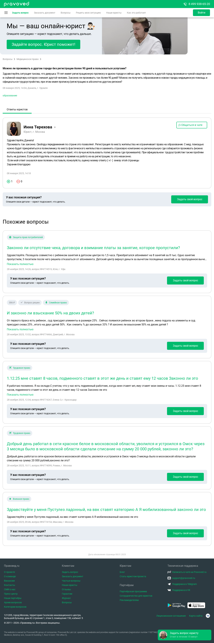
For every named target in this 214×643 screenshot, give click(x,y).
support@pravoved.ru (183, 578)
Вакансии (9, 580)
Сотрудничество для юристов (136, 595)
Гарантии (67, 593)
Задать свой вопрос (189, 199)
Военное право (21, 499)
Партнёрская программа (133, 591)
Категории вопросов (15, 606)
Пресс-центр (11, 593)
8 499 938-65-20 (199, 4)
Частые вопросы (71, 580)
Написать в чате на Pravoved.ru (189, 572)
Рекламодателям (129, 600)
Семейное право (58, 302)
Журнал (66, 598)
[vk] (208, 616)
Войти (201, 12)
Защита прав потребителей (28, 237)
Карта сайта (195, 615)
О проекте (9, 572)
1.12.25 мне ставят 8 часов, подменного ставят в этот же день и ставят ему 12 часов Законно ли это (102, 378)
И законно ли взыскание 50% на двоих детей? (50, 313)
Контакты (9, 585)
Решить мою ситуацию (88, 12)
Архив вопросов (13, 602)
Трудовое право (21, 367)
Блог (122, 572)
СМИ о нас (9, 589)
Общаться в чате (191, 125)
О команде (10, 576)
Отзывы (66, 589)
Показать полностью (20, 264)
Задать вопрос (20, 12)
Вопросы (66, 12)
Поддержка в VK (181, 590)
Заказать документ (44, 12)
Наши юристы (114, 12)
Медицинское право (28, 59)
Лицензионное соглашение (171, 615)
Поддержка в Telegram (184, 584)
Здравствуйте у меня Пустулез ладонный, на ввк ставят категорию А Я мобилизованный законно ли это (106, 509)
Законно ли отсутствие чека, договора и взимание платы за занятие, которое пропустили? (93, 247)
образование (10, 95)
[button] (184, 635)
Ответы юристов (17, 109)
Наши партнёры (12, 598)
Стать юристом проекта (133, 576)
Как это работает (136, 12)
